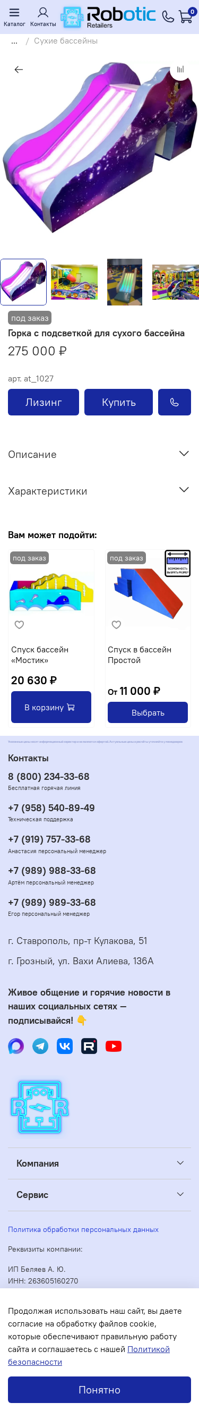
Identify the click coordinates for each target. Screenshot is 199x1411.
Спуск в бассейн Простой (139, 654)
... (14, 40)
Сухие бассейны (66, 40)
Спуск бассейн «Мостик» (39, 654)
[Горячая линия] (168, 17)
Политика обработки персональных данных (83, 1229)
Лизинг (43, 402)
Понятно (99, 1389)
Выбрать (148, 712)
